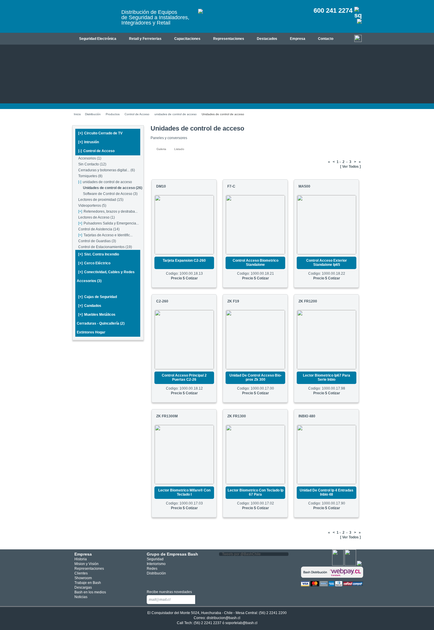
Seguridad (155, 559)
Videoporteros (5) (92, 206)
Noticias (80, 597)
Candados (89, 306)
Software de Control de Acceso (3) (110, 194)
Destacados (267, 39)
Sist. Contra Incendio (98, 254)
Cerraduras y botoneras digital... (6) (106, 170)
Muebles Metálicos (96, 314)
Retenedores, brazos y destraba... (108, 211)
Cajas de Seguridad (97, 297)
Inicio (77, 114)
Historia (80, 559)
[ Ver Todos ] (350, 167)
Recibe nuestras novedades (169, 592)
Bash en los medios (90, 592)
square (150, 580)
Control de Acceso (137, 114)
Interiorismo (156, 564)
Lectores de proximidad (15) (100, 200)
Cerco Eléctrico (94, 263)
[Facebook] (338, 564)
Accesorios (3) (89, 281)
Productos (113, 114)
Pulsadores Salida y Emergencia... (108, 223)
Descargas (83, 587)
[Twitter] (350, 564)
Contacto (325, 39)
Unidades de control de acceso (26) (112, 188)
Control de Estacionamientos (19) (105, 247)
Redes (152, 568)
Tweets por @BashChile (241, 554)
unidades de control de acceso (175, 114)
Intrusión (88, 142)
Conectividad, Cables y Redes (106, 272)
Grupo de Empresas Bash (172, 554)
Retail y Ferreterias (145, 39)
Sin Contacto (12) (92, 164)
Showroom (83, 578)
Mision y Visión (86, 564)
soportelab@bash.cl (241, 623)
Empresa (297, 39)
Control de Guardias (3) (97, 241)
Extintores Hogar (91, 332)
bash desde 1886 (94, 18)
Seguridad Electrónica (97, 39)
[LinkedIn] (359, 564)
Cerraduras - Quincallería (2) (101, 323)
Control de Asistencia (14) (99, 229)
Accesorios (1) (89, 158)
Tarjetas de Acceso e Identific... (105, 235)
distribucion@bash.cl (223, 618)
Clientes (81, 573)
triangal (176, 580)
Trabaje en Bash (87, 583)
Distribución (93, 114)
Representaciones (228, 39)
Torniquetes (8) (90, 176)
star (168, 580)
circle (159, 580)
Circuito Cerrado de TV (100, 133)
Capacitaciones (187, 39)
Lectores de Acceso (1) (96, 217)
